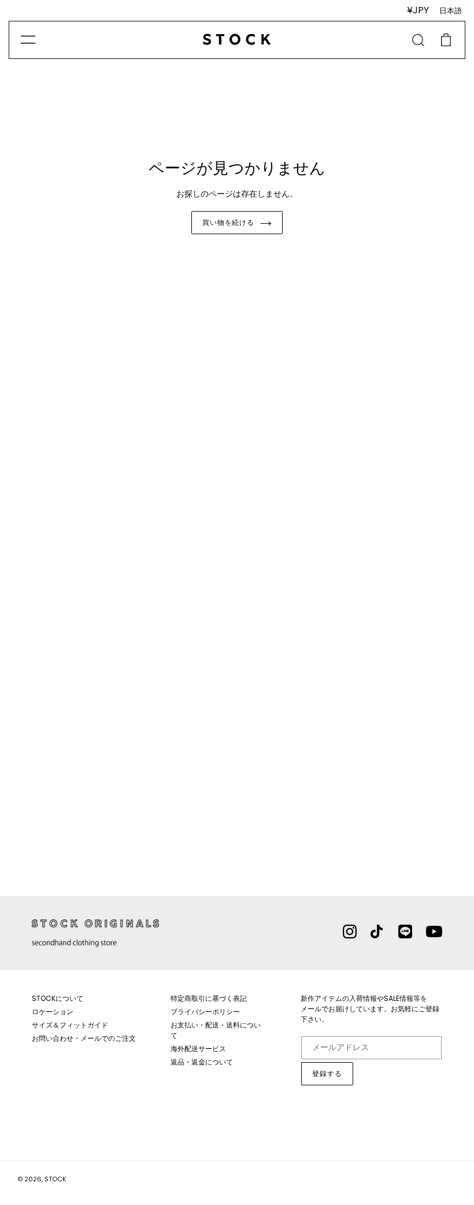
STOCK (55, 1179)
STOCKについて (57, 998)
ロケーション (52, 1012)
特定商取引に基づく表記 (209, 998)
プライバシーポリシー (205, 1012)
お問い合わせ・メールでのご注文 (84, 1038)
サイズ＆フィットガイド (70, 1025)
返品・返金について (202, 1062)
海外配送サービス (198, 1049)
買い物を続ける (228, 222)
